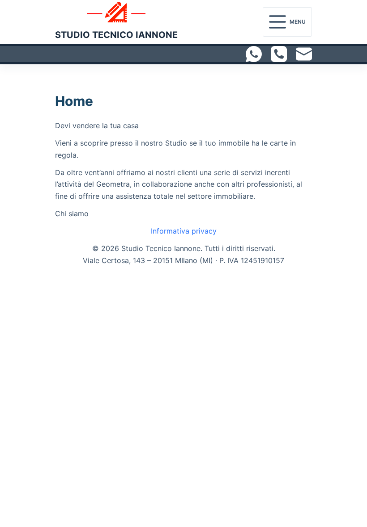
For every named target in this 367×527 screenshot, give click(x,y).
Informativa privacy (184, 230)
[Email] (304, 54)
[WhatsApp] (254, 54)
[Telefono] (279, 54)
